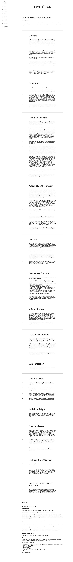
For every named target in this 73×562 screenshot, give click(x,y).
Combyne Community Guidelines (40, 293)
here (41, 124)
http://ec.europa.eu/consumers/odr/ (35, 491)
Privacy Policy (41, 368)
